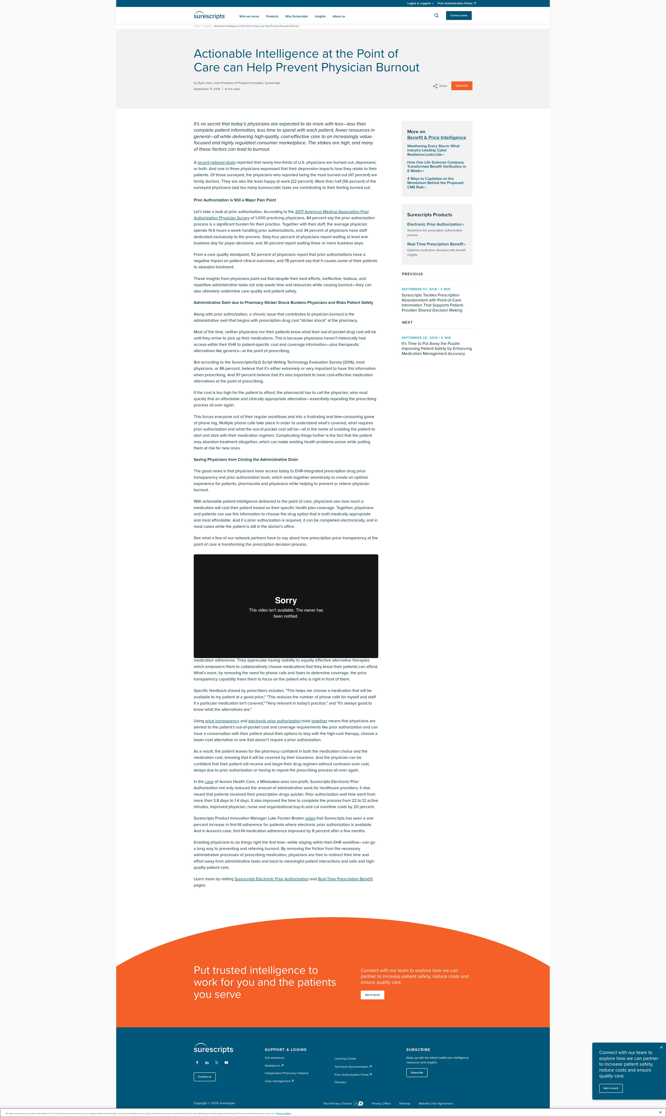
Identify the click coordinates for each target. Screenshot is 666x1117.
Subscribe (462, 86)
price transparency (222, 721)
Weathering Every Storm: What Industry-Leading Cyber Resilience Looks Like (433, 150)
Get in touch (372, 995)
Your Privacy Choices (337, 1103)
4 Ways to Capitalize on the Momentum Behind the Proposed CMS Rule (435, 183)
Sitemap (404, 1103)
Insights (207, 26)
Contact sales (458, 15)
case (209, 781)
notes (310, 818)
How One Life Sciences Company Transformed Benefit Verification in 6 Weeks (436, 166)
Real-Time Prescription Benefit (345, 879)
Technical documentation (351, 1066)
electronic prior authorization (274, 721)
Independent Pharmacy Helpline (287, 1073)
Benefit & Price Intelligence (436, 137)
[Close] (660, 1112)
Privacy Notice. (283, 1113)
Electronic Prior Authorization (434, 224)
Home (197, 26)
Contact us (204, 1077)
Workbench (272, 1065)
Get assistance (274, 1057)
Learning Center (345, 1058)
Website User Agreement (436, 1103)
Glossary (340, 1082)
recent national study (217, 162)
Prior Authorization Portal (455, 3)
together (319, 721)
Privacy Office (381, 1103)
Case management (277, 1081)
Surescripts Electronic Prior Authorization (272, 879)
